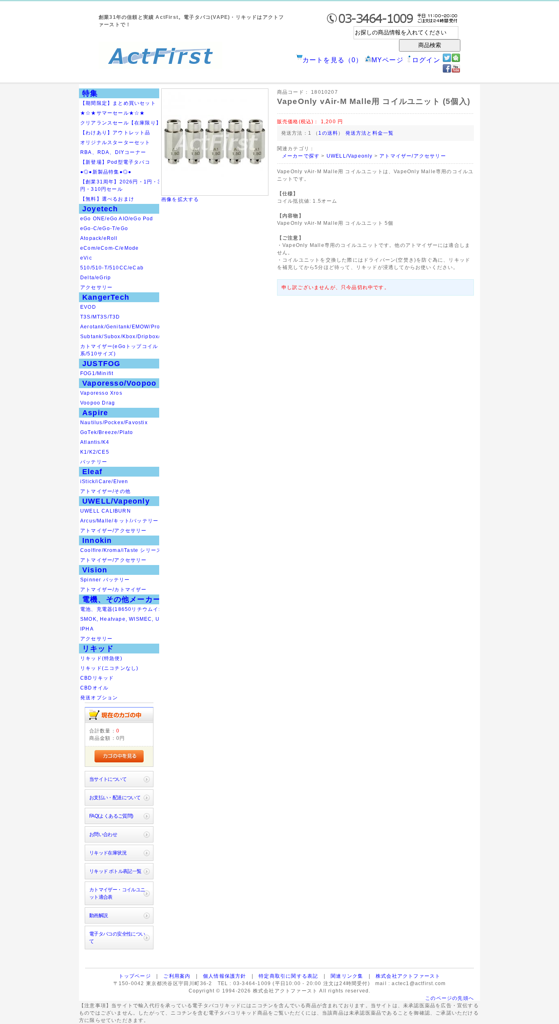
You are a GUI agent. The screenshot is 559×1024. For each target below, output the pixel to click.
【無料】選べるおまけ (107, 199)
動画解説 (98, 915)
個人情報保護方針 (224, 976)
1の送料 (328, 133)
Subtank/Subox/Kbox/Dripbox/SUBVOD (132, 336)
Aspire (95, 413)
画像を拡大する (180, 199)
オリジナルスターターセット (115, 142)
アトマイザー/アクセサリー (113, 530)
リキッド (98, 648)
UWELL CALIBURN (105, 511)
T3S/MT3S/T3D (100, 317)
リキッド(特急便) (101, 658)
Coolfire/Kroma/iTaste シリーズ (121, 550)
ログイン (426, 60)
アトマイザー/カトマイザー (113, 589)
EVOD (88, 307)
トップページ (135, 976)
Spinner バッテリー (105, 580)
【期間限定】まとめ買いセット (118, 103)
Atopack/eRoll (99, 238)
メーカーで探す (301, 156)
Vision (94, 570)
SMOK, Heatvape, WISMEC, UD (122, 619)
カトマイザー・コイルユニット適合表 (117, 893)
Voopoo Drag (97, 403)
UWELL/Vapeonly (116, 501)
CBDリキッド (97, 678)
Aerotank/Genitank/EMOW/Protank (125, 327)
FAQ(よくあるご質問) (111, 816)
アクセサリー (96, 287)
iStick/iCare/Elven (104, 481)
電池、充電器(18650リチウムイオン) (125, 609)
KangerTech (105, 297)
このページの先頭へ (449, 998)
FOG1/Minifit (96, 373)
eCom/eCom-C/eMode (109, 248)
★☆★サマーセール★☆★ (112, 113)
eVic (86, 258)
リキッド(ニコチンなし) (109, 668)
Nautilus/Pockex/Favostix (114, 422)
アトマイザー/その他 (105, 491)
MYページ (387, 60)
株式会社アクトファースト (408, 976)
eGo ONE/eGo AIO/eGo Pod (116, 219)
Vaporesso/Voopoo (119, 383)
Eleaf (92, 472)
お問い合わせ (103, 834)
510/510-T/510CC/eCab (112, 268)
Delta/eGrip (95, 277)
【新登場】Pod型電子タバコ (115, 162)
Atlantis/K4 (94, 442)
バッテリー (93, 462)
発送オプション (99, 698)
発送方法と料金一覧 (369, 133)
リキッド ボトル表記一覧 (115, 871)
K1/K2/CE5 (94, 452)
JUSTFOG (101, 363)
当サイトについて (107, 779)
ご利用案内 (176, 976)
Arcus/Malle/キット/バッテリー (119, 521)
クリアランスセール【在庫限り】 (120, 123)
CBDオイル (94, 688)
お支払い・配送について (114, 797)
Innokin (97, 540)
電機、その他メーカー (121, 599)
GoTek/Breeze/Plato (106, 432)
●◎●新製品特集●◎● (105, 172)
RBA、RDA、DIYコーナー (113, 152)
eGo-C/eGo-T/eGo (104, 228)
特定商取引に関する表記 (288, 976)
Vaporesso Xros (101, 393)
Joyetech (100, 209)
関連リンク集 (347, 976)
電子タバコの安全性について (117, 937)
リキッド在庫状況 (107, 853)
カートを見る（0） (332, 60)
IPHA (87, 629)
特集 (90, 93)
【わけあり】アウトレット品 (115, 133)
